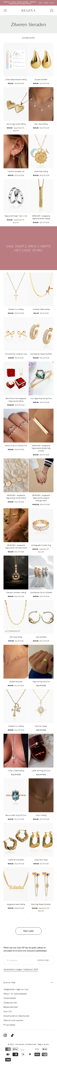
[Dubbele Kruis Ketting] (16, 706)
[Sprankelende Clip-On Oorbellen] (41, 572)
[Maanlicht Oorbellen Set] (16, 151)
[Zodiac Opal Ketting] (41, 151)
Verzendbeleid (10, 998)
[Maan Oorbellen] (41, 617)
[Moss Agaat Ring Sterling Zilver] (41, 378)
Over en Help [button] (9, 982)
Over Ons (8, 1011)
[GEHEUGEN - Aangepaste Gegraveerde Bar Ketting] (41, 196)
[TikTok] (12, 1035)
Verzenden (43, 960)
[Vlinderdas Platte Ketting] (41, 289)
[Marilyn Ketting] (41, 795)
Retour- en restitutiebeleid (15, 993)
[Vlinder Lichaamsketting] (16, 751)
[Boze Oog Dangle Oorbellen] (41, 884)
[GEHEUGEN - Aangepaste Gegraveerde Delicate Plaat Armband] (41, 426)
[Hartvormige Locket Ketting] (16, 104)
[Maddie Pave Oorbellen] (16, 840)
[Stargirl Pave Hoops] (41, 840)
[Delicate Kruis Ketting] (16, 289)
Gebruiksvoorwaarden (13, 1020)
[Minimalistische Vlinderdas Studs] (16, 334)
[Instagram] (5, 1035)
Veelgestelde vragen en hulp (16, 989)
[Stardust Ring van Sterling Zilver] (16, 426)
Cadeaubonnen (10, 1002)
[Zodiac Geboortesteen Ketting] (16, 59)
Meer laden (28, 931)
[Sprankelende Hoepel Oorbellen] (41, 334)
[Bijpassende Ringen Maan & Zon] (16, 196)
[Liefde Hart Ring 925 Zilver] (41, 751)
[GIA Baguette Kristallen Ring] (41, 525)
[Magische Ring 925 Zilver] (41, 662)
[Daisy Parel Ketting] (41, 104)
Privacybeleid (9, 1024)
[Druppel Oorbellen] (41, 59)
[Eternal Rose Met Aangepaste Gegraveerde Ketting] (16, 378)
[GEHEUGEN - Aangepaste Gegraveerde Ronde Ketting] (16, 475)
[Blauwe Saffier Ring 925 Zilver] (16, 795)
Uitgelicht (28, 38)
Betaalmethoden (11, 1007)
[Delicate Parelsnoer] (16, 662)
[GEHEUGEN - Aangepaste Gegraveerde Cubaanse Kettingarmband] (41, 475)
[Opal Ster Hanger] (41, 706)
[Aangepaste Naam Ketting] (16, 884)
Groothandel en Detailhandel (16, 1016)
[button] (5, 10)
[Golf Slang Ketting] (16, 617)
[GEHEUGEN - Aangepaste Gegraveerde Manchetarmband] (16, 525)
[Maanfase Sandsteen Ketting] (16, 572)
